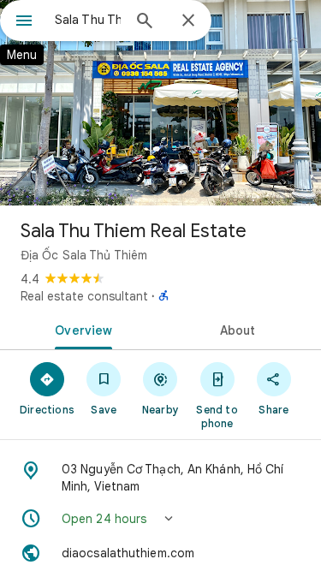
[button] (160, 519)
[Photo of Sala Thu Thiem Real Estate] (160, 102)
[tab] (80, 328)
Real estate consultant (84, 296)
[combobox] (88, 19)
